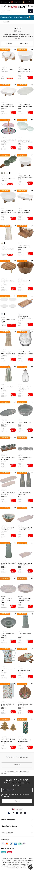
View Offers (27, 2)
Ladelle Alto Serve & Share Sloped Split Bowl (25, 141)
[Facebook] (9, 813)
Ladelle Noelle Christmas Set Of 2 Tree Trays (8, 740)
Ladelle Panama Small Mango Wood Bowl (7, 529)
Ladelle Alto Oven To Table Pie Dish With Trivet (8, 211)
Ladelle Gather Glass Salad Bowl (7, 70)
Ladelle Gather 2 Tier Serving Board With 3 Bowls (24, 247)
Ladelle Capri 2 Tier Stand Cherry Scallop (8, 141)
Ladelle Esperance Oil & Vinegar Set (25, 493)
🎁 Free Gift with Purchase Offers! (15, 2)
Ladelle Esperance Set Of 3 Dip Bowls (25, 458)
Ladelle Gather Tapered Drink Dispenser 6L (24, 388)
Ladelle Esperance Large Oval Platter (8, 423)
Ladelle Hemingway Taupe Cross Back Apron (8, 352)
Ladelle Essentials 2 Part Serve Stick (8, 179)
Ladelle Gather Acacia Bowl (24, 282)
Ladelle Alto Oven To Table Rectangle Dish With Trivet (24, 211)
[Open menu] (2, 6)
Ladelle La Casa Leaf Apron (7, 388)
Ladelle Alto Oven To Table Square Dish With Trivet (8, 106)
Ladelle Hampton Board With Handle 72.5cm (25, 529)
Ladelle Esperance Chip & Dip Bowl (8, 634)
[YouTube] (25, 813)
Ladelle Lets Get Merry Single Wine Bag (24, 740)
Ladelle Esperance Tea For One (8, 669)
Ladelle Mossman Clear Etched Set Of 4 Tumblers (25, 352)
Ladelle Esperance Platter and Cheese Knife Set (25, 669)
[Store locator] (28, 6)
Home (3, 22)
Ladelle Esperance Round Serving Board (25, 705)
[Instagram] (13, 813)
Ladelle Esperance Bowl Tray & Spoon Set (8, 458)
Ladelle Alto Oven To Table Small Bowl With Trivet (24, 176)
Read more (17, 38)
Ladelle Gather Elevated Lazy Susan (8, 282)
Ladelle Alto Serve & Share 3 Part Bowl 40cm (25, 105)
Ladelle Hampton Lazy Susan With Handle (24, 599)
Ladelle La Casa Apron (7, 249)
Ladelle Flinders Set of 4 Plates (8, 320)
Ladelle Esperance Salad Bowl (25, 423)
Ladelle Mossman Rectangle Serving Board (25, 317)
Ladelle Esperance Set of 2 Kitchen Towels (8, 705)
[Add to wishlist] (14, 49)
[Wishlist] (5, 6)
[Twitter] (21, 813)
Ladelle (3, 67)
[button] (9, 43)
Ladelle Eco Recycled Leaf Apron (8, 564)
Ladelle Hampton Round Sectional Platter (8, 599)
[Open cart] (32, 6)
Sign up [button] (17, 801)
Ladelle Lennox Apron (24, 633)
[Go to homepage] (16, 6)
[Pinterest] (17, 813)
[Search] (30, 11)
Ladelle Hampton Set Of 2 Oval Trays (8, 493)
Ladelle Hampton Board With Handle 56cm (25, 564)
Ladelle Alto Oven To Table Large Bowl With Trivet (24, 70)
